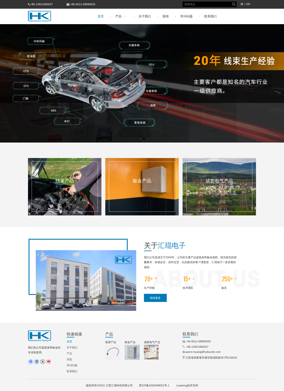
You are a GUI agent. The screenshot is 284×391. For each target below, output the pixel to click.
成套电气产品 (152, 342)
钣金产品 (130, 342)
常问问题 (72, 365)
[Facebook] (30, 361)
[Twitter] (42, 361)
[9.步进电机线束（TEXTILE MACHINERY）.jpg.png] (112, 352)
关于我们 (72, 347)
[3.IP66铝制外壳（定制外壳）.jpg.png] (132, 352)
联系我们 (72, 371)
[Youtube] (48, 361)
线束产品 (110, 342)
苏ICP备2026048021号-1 (154, 385)
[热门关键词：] (233, 4)
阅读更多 (155, 297)
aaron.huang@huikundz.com (203, 351)
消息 (69, 359)
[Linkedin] (36, 361)
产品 (69, 353)
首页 (69, 341)
